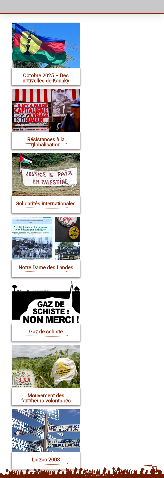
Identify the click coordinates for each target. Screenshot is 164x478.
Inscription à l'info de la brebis (99, 475)
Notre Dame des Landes (46, 267)
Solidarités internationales (46, 203)
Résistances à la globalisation (46, 142)
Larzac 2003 (46, 460)
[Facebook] (12, 475)
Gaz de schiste (46, 331)
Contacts (89, 472)
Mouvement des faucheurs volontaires (46, 398)
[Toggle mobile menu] (159, 6)
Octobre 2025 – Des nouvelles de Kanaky (46, 78)
